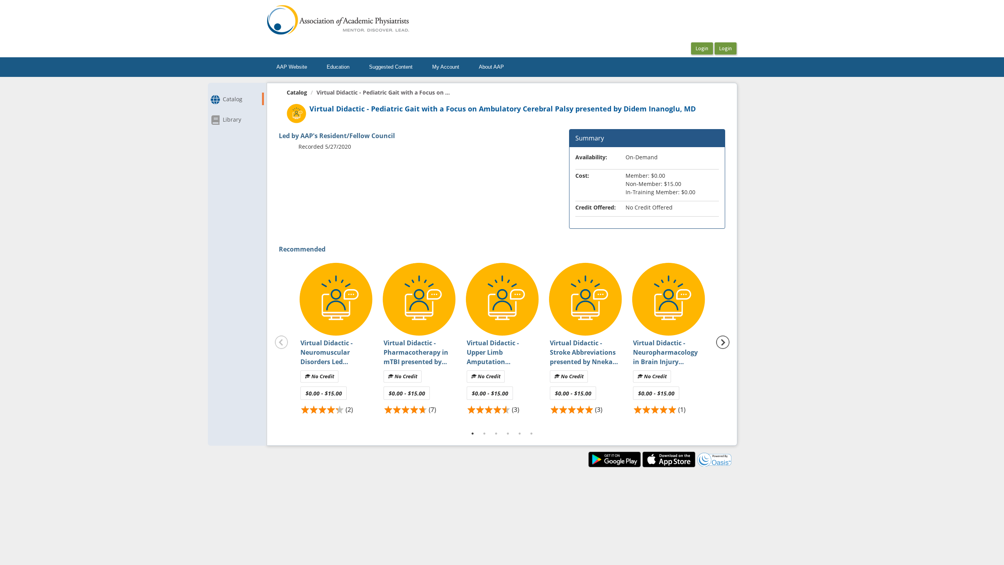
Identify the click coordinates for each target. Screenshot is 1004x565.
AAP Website (291, 67)
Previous (281, 342)
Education (338, 67)
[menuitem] (292, 67)
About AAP (491, 67)
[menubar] (390, 67)
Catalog (297, 92)
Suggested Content (391, 67)
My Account (445, 67)
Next (722, 342)
